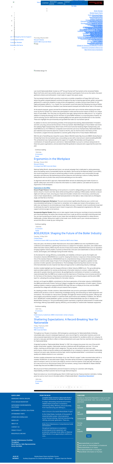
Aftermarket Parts (18, 414)
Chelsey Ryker (38, 238)
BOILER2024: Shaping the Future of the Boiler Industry (67, 233)
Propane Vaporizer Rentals (63, 458)
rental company (68, 315)
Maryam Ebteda (39, 164)
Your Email (80, 430)
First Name (80, 407)
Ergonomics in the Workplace (52, 159)
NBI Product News (72, 240)
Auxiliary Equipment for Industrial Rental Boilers (38, 458)
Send (88, 436)
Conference (37, 240)
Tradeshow (62, 240)
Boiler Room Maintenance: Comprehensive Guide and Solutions (57, 425)
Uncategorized (38, 166)
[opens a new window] (88, 443)
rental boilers (59, 315)
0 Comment (39, 154)
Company (81, 419)
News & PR (14, 420)
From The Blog (45, 395)
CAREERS (60, 3)
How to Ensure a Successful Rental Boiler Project (57, 411)
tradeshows (47, 315)
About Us (14, 424)
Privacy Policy (16, 430)
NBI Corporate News (50, 166)
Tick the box (79, 424)
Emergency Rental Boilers (20, 398)
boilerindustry (38, 315)
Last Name (80, 413)
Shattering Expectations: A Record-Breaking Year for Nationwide (66, 321)
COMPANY (45, 3)
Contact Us (15, 427)
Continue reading (40, 150)
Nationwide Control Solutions (22, 410)
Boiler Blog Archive (18, 433)
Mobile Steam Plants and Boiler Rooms (46, 456)
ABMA (53, 315)
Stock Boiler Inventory (19, 402)
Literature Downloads (19, 417)
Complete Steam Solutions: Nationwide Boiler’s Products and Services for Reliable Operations (57, 398)
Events (44, 240)
